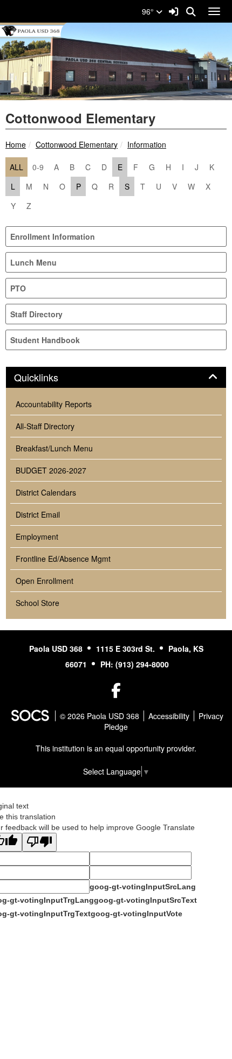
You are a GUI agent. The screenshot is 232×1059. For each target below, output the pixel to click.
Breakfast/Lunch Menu (54, 448)
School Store (37, 602)
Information (146, 144)
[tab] (116, 377)
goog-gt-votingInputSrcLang (143, 886)
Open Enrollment (44, 580)
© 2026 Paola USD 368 (99, 715)
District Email (38, 514)
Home (15, 144)
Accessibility (168, 715)
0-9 (38, 167)
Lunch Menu (33, 262)
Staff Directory (36, 314)
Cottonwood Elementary (77, 144)
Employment (37, 536)
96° (149, 11)
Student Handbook (45, 340)
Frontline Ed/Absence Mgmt (63, 558)
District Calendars (46, 492)
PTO (18, 288)
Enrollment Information (52, 236)
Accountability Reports (54, 404)
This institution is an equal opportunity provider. (116, 748)
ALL (16, 167)
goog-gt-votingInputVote (136, 913)
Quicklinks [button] (48, 377)
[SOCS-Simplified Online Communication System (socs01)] (30, 715)
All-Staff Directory (45, 426)
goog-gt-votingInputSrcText (145, 900)
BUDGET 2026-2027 (51, 470)
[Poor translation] (39, 842)
